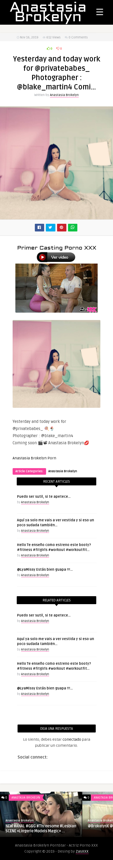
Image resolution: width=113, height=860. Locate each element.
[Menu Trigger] (99, 11)
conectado (72, 739)
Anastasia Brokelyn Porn (34, 458)
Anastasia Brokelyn (64, 95)
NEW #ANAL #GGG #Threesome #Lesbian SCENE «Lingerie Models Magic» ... (40, 828)
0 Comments (78, 37)
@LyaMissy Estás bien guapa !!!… (45, 569)
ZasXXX (82, 851)
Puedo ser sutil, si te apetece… (43, 496)
